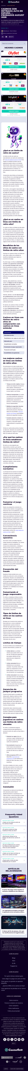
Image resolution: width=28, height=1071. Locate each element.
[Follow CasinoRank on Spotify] (19, 1039)
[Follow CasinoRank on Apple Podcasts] (22, 1039)
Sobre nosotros (13, 1000)
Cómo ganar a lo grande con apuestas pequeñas (12, 982)
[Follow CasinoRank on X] (11, 1039)
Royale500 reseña (13, 91)
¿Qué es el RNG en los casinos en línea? (14, 986)
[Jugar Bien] (18, 1057)
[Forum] (15, 1061)
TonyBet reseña (14, 113)
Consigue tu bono (14, 66)
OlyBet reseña (13, 69)
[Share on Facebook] (6, 37)
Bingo (13, 958)
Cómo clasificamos (13, 1008)
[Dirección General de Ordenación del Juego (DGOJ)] (7, 1057)
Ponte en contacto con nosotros (14, 1003)
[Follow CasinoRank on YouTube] (15, 1039)
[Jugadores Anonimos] (25, 1057)
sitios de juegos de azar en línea (13, 159)
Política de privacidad (14, 1011)
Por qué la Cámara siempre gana (13, 976)
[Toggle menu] (2, 1)
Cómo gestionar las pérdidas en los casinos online (13, 989)
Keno (13, 960)
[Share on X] (2, 37)
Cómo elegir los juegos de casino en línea (13, 979)
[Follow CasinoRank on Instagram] (8, 1039)
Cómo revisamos (13, 1005)
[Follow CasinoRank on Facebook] (4, 1039)
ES (13, 1043)
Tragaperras (13, 966)
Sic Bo (13, 963)
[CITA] (8, 1061)
